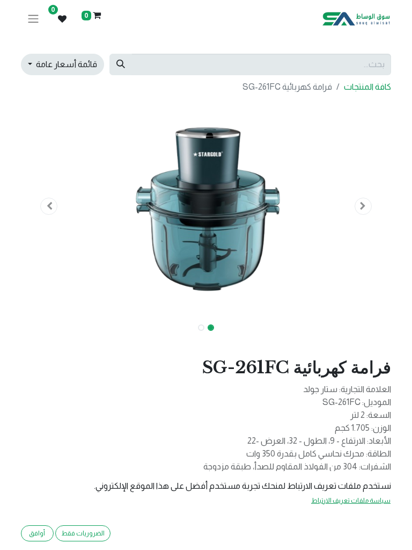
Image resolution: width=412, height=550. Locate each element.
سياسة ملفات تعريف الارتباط (351, 500)
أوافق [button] (37, 533)
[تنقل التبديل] (33, 19)
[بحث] (120, 64)
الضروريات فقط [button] (83, 533)
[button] (364, 206)
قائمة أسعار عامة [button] (65, 64)
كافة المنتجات (367, 86)
